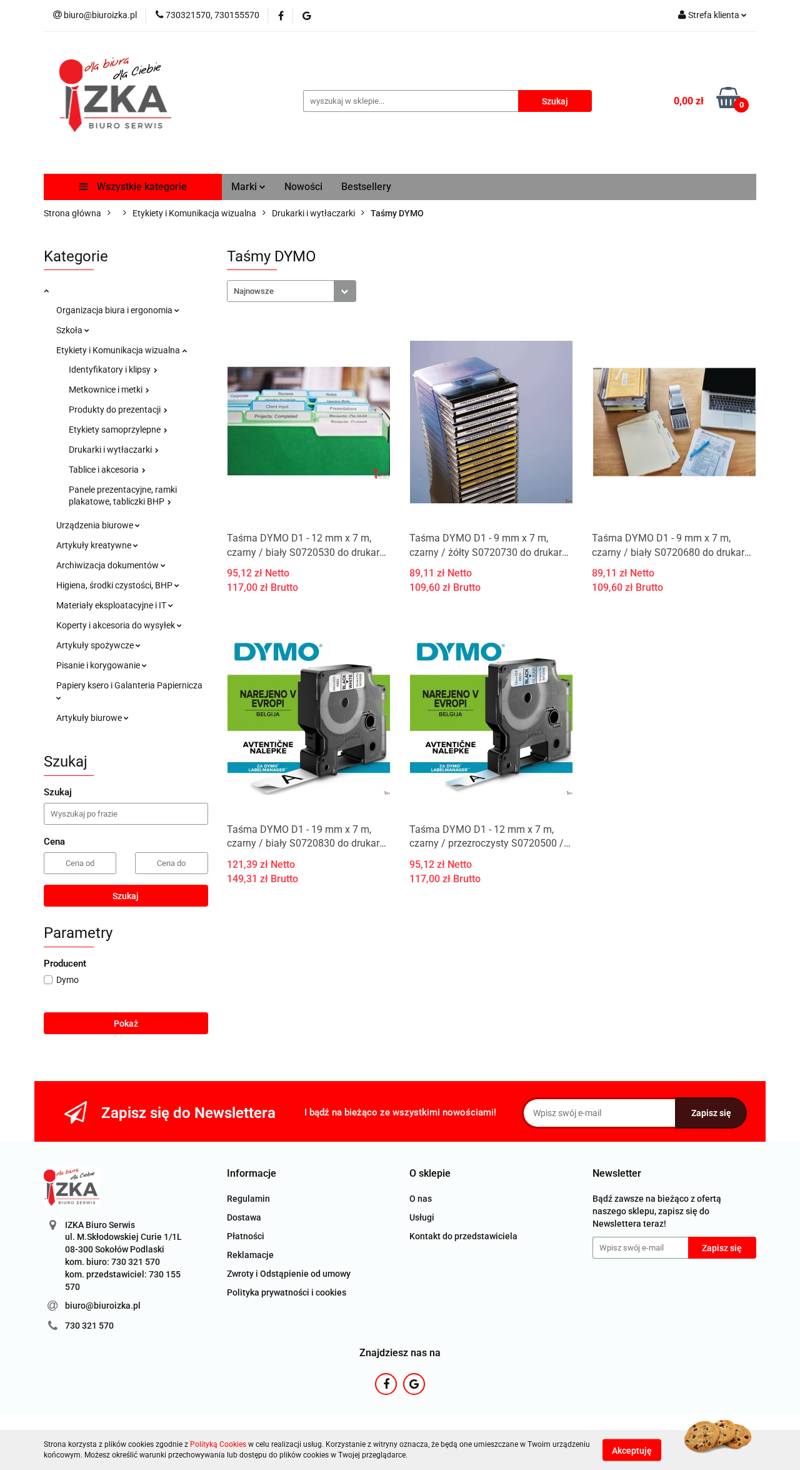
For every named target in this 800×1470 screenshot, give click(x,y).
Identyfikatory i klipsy (110, 370)
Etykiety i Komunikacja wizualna (119, 350)
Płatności (245, 1236)
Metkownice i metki (106, 390)
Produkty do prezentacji (115, 410)
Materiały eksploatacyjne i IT (112, 605)
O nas (420, 1199)
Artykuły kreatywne (94, 545)
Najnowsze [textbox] (254, 291)
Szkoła (70, 330)
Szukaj (125, 896)
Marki (245, 187)
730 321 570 (89, 1326)
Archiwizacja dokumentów (108, 565)
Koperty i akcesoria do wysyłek (116, 625)
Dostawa (244, 1217)
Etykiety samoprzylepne (115, 430)
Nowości (303, 187)
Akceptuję (632, 1450)
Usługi (421, 1217)
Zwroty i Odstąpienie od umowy (289, 1274)
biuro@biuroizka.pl (103, 1306)
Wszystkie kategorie (140, 187)
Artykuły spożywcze (96, 645)
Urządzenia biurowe (95, 525)
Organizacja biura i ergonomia (115, 310)
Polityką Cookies (218, 1444)
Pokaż (126, 1024)
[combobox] (291, 291)
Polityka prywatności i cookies (286, 1292)
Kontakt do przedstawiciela (463, 1236)
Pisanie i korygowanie (99, 665)
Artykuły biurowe (90, 718)
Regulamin (248, 1199)
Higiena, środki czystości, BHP (115, 585)
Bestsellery (366, 187)
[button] (251, 1174)
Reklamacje (250, 1255)
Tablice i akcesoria (105, 470)
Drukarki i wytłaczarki (111, 450)
